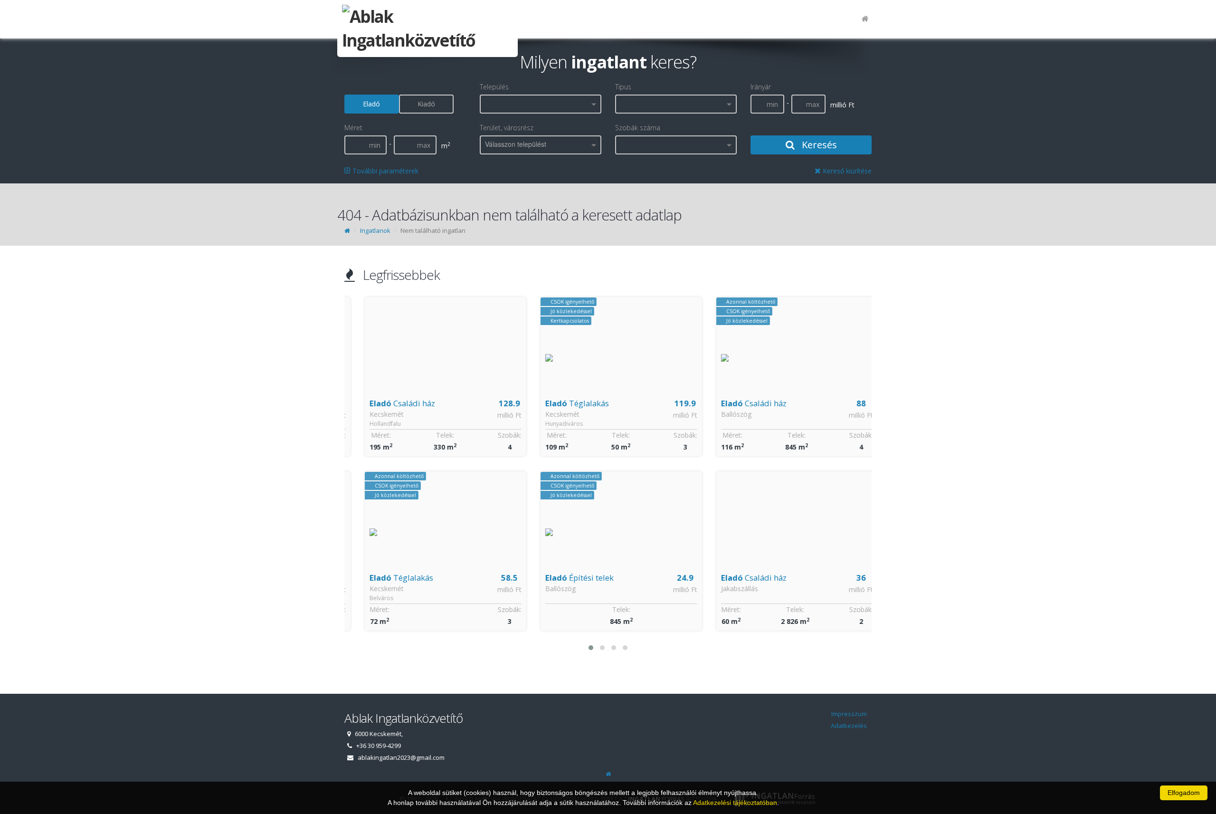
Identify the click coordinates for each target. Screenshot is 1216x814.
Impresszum (849, 713)
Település (494, 86)
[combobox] (540, 104)
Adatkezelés (849, 725)
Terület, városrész (506, 127)
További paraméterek (384, 170)
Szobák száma (637, 127)
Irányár (760, 86)
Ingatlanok (375, 230)
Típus (623, 86)
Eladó (371, 103)
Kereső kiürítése (846, 170)
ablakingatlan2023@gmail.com (401, 757)
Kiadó (426, 103)
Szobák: (496, 435)
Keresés (818, 144)
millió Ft (496, 415)
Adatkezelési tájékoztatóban (735, 802)
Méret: (368, 435)
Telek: (432, 435)
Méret (353, 127)
